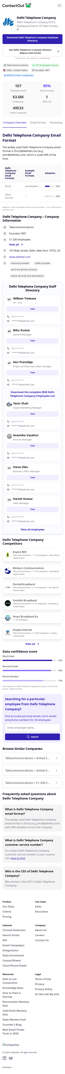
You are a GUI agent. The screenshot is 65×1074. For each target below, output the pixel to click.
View (32, 309)
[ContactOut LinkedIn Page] (4, 1058)
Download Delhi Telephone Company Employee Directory (32, 39)
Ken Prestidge (23, 362)
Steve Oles (20, 467)
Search (34, 736)
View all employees (32, 529)
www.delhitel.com (19, 257)
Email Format (38, 122)
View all (30, 644)
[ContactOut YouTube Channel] (11, 1058)
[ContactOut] (17, 5)
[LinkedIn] (18, 29)
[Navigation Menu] (59, 5)
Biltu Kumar (21, 330)
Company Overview (14, 122)
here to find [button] (18, 858)
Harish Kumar (23, 498)
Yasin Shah (20, 403)
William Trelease (24, 298)
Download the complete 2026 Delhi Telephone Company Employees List (32, 394)
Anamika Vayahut (25, 435)
